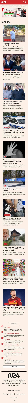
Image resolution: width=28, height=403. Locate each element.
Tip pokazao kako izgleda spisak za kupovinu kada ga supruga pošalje (13, 279)
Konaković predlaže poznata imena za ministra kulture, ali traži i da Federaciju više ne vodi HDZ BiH (14, 348)
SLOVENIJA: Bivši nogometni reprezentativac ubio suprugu (12, 219)
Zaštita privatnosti (8, 394)
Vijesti (9, 339)
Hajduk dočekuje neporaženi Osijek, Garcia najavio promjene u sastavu (13, 330)
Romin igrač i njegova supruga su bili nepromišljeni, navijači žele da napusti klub (14, 308)
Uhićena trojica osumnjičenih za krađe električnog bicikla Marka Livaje (14, 335)
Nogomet (6, 304)
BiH (8, 6)
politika (6, 98)
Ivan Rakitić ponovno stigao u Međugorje (11, 44)
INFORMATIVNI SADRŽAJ (13, 333)
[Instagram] (14, 400)
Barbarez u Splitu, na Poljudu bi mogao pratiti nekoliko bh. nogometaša (14, 341)
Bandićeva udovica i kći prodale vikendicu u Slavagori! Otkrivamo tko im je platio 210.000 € (14, 248)
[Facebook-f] (13, 400)
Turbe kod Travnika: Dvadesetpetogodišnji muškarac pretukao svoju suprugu (12, 161)
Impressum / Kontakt (14, 390)
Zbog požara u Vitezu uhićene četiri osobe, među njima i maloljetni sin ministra (13, 355)
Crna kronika (23, 6)
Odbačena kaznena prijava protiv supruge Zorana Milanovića (12, 102)
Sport (9, 327)
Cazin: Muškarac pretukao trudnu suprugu (13, 190)
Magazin (6, 274)
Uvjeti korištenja (20, 394)
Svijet (16, 6)
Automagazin (7, 69)
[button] (14, 323)
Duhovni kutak (7, 40)
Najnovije (4, 6)
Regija (12, 6)
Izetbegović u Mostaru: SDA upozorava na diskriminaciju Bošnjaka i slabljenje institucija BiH (14, 362)
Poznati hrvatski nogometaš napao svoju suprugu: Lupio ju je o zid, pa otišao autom (13, 132)
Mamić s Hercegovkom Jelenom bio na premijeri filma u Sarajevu (13, 73)
